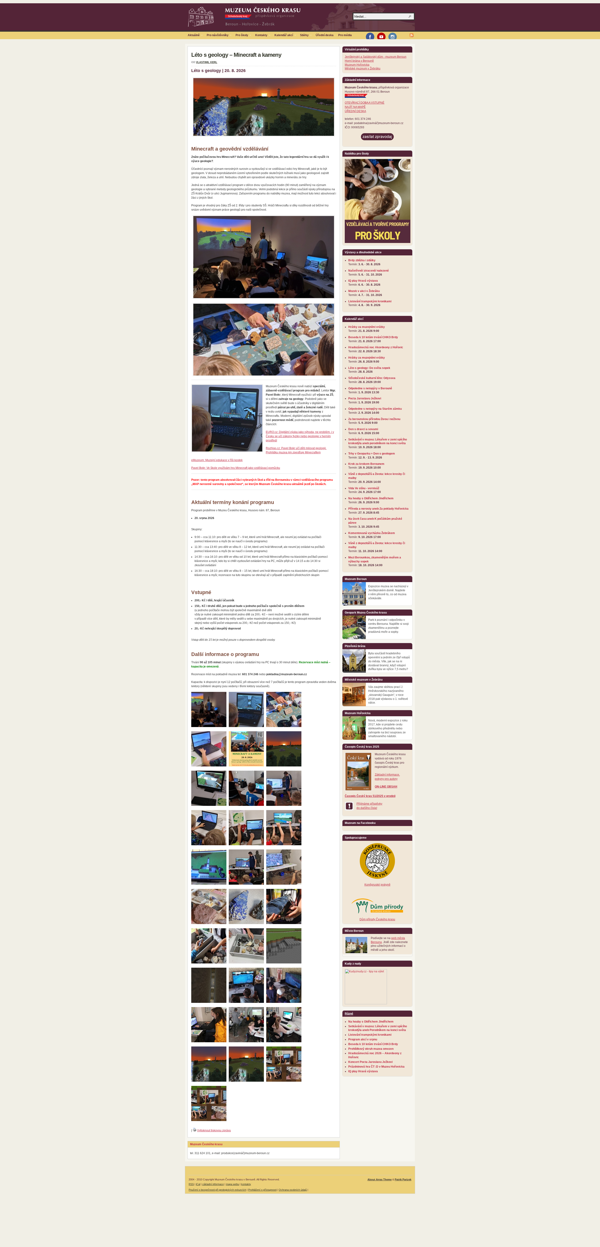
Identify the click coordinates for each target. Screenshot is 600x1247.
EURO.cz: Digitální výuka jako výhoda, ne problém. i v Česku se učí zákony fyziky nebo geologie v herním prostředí (300, 436)
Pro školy (240, 36)
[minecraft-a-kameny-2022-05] (246, 844)
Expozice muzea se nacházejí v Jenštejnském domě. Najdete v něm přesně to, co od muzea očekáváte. (388, 592)
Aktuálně (192, 36)
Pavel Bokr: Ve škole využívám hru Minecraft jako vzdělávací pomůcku (235, 468)
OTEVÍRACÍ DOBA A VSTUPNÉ (364, 102)
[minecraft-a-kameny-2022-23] (283, 923)
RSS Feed (411, 35)
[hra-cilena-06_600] (208, 765)
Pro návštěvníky (216, 36)
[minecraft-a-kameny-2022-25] (246, 962)
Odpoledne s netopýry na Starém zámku (375, 408)
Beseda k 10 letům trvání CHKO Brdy (373, 337)
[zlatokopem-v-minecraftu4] (246, 1002)
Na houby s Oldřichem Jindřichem (371, 498)
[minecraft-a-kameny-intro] (208, 1080)
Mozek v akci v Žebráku (364, 291)
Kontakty (260, 36)
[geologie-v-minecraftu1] (283, 1002)
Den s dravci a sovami (363, 429)
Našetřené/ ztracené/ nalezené (368, 270)
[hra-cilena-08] (246, 726)
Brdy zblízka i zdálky (361, 260)
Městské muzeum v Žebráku (362, 68)
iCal (198, 1184)
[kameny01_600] (283, 726)
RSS (191, 1184)
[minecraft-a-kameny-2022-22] (246, 923)
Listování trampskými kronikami (369, 301)
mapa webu (232, 1184)
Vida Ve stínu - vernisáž (363, 488)
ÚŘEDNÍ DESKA (355, 111)
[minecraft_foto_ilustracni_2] (208, 1041)
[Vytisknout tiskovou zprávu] (194, 1130)
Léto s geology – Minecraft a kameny (236, 55)
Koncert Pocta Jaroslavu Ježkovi (370, 1062)
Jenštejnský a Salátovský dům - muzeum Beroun (375, 56)
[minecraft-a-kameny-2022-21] (208, 923)
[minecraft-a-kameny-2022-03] (283, 805)
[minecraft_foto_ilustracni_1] (246, 1041)
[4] (283, 1041)
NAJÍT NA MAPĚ (355, 107)
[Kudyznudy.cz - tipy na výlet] (366, 1003)
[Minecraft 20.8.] (246, 765)
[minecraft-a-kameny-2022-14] (283, 883)
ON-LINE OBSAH (386, 786)
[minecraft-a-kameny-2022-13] (246, 883)
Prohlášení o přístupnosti (262, 1189)
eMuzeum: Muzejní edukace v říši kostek (217, 460)
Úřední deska (325, 35)
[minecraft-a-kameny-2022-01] (208, 805)
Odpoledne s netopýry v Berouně (370, 388)
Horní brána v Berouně (359, 60)
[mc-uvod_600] (208, 726)
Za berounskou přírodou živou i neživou (374, 419)
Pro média (345, 35)
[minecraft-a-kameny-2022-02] (246, 805)
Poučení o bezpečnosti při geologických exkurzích (217, 1189)
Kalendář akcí (282, 36)
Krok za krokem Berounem (366, 464)
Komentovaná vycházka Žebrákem (371, 533)
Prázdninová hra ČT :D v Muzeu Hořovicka (376, 1066)
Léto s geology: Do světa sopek (369, 368)
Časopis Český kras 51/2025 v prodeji (370, 796)
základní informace (213, 1184)
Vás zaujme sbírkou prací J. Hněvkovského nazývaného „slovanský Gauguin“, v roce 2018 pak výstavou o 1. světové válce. (388, 694)
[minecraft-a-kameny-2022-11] (283, 844)
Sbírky (303, 36)
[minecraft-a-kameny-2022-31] (283, 962)
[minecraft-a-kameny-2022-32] (208, 1002)
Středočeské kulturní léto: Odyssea (371, 378)
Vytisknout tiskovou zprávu (214, 1130)
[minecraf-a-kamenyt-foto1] (283, 1080)
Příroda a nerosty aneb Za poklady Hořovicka (378, 508)
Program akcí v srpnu (362, 1039)
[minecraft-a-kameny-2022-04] (208, 844)
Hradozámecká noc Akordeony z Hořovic (375, 347)
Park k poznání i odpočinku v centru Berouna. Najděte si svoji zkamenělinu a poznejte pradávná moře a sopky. (388, 625)
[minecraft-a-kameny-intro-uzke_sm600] (246, 1080)
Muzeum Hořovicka (357, 64)
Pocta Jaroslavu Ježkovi (364, 398)
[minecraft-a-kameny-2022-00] (283, 765)
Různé (349, 1013)
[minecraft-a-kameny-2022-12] (208, 883)
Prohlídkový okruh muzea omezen (371, 1048)
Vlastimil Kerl (206, 62)
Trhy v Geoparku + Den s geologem (371, 453)
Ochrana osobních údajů (293, 1189)
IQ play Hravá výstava (363, 280)
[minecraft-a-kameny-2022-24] (208, 962)
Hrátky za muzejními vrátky (366, 327)
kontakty (246, 1184)
